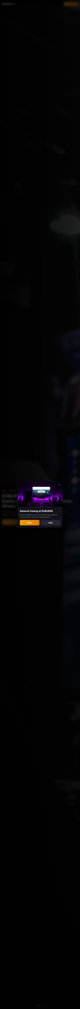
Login (50, 523)
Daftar (29, 523)
